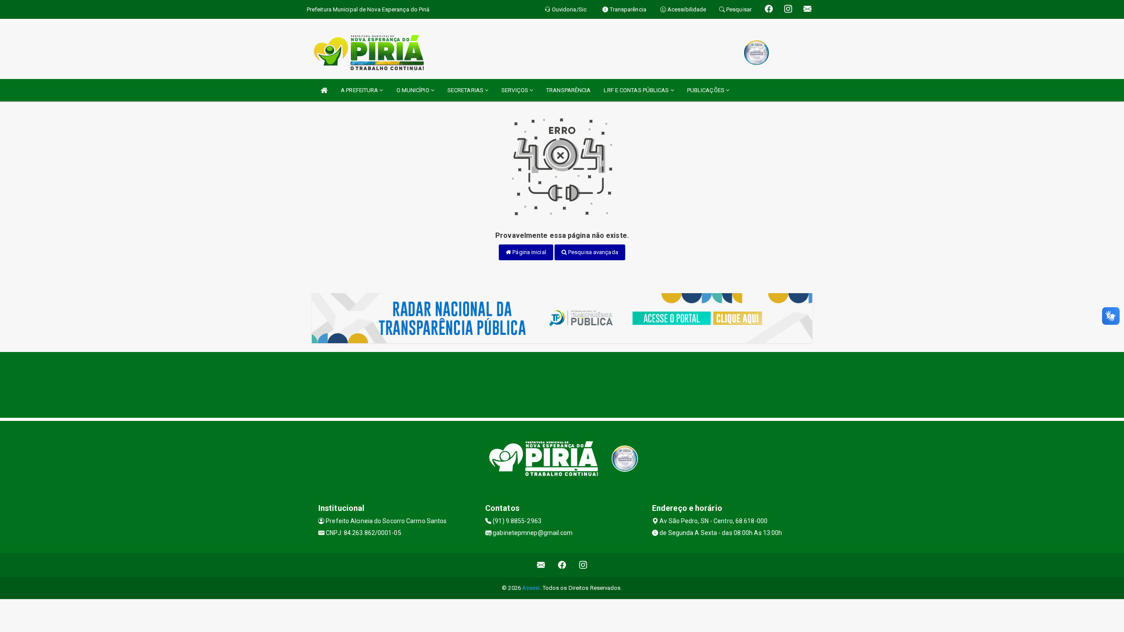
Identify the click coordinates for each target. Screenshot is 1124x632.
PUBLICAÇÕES (706, 90)
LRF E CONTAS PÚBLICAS (637, 90)
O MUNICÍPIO (413, 90)
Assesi (531, 588)
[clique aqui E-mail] (541, 565)
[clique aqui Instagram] (583, 565)
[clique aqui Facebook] (562, 565)
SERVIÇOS (515, 90)
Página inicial (528, 252)
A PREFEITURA (360, 90)
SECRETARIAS (466, 90)
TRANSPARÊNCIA (568, 90)
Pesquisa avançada (592, 252)
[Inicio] (324, 90)
